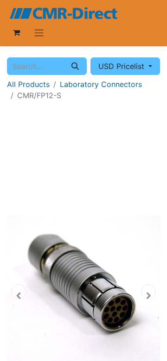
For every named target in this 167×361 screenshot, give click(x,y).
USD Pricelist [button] (122, 66)
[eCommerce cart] (16, 32)
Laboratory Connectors (101, 84)
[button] (18, 291)
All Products (28, 84)
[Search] (75, 66)
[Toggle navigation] (39, 32)
